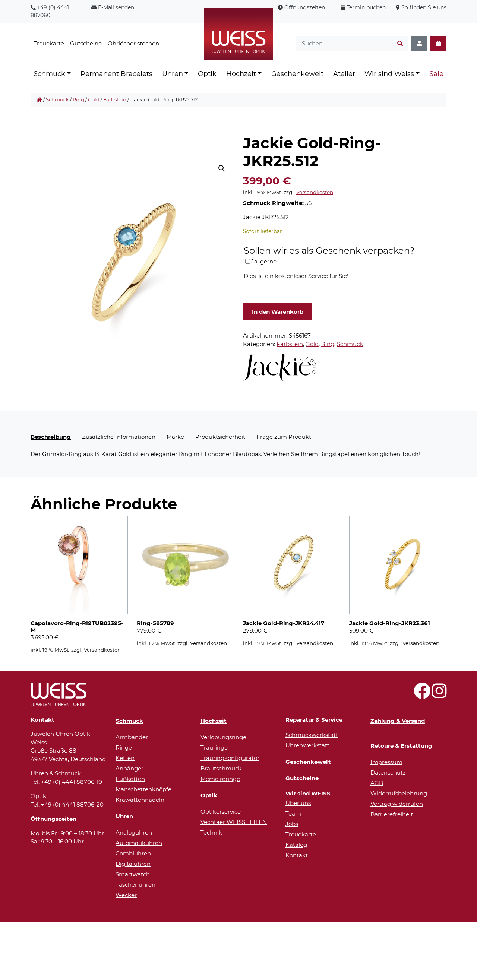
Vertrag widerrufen (396, 803)
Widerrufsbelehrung (398, 793)
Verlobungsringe (223, 737)
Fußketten (130, 778)
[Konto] (419, 44)
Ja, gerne (264, 261)
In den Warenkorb (277, 311)
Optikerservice (220, 811)
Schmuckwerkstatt (311, 734)
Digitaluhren (133, 863)
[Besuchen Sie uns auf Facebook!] (422, 695)
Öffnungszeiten (304, 7)
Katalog (296, 844)
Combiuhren (133, 853)
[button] (221, 168)
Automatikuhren (139, 842)
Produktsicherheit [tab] (220, 436)
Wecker (126, 895)
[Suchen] (400, 44)
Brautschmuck (220, 768)
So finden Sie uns (423, 7)
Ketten (125, 758)
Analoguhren (134, 832)
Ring (78, 99)
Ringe (124, 747)
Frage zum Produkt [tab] (283, 436)
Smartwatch (133, 874)
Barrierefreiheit (391, 814)
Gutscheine (86, 43)
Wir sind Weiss (389, 74)
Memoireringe (220, 778)
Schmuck (49, 74)
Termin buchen (366, 7)
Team (293, 813)
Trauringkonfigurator (229, 758)
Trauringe (214, 747)
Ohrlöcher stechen (133, 43)
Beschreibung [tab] (51, 436)
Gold (93, 99)
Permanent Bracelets (116, 74)
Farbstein (114, 99)
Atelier (344, 74)
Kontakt (296, 855)
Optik (207, 74)
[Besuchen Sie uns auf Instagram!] (439, 695)
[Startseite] (39, 100)
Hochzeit (241, 74)
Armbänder (132, 737)
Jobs (291, 823)
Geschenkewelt (297, 74)
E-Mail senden (116, 7)
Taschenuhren (135, 884)
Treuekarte (49, 43)
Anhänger (129, 768)
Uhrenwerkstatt (307, 745)
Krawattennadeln (140, 799)
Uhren (172, 74)
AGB (376, 782)
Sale (436, 74)
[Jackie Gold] (280, 367)
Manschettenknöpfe (143, 789)
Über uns (298, 803)
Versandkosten (314, 192)
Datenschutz (388, 772)
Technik (211, 832)
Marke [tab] (175, 436)
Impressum (386, 762)
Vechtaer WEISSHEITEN (233, 822)
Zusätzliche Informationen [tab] (118, 436)
